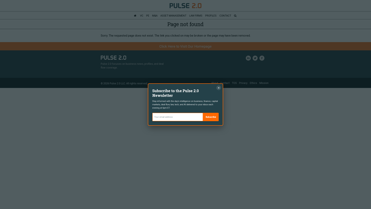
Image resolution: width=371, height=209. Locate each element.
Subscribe (211, 117)
